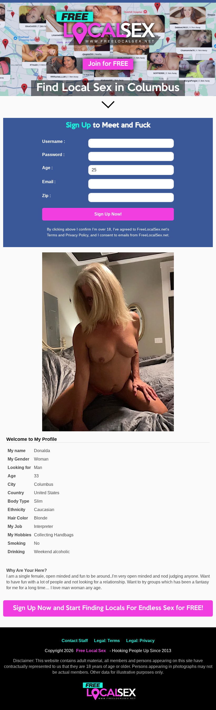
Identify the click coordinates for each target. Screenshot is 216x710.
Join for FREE (108, 64)
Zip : (46, 195)
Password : (53, 154)
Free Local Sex (91, 650)
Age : (47, 168)
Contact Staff (75, 640)
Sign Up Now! (108, 214)
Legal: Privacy (140, 640)
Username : (53, 141)
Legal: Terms (107, 640)
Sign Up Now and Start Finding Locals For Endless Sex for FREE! (108, 608)
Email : (49, 181)
